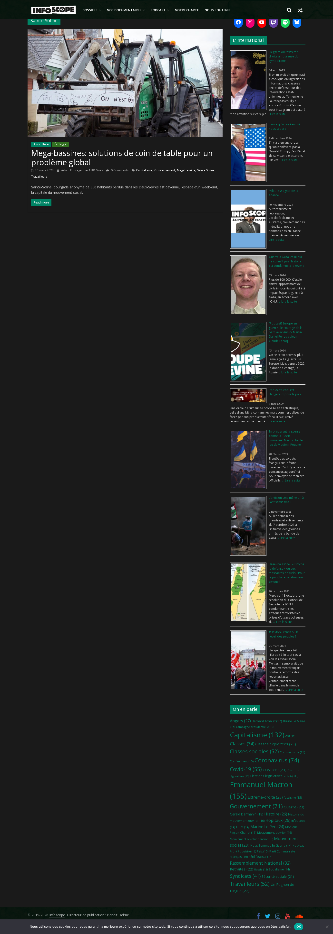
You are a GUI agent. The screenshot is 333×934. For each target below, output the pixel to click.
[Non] (326, 926)
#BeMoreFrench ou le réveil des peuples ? (284, 634)
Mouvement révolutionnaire (251, 839)
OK (298, 926)
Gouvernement (164, 170)
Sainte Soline (206, 170)
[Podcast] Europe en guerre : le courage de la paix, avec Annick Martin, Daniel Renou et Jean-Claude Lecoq (286, 332)
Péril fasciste (261, 857)
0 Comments (119, 170)
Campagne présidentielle (255, 727)
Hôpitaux (277, 820)
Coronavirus (277, 760)
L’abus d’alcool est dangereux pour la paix (285, 392)
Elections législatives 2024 (274, 776)
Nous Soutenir (218, 10)
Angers (240, 720)
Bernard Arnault (267, 721)
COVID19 (274, 769)
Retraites (241, 869)
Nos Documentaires (124, 10)
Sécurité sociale (278, 876)
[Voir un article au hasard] (300, 10)
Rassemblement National (260, 863)
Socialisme (279, 869)
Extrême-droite (265, 797)
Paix (262, 851)
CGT (290, 736)
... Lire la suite (276, 114)
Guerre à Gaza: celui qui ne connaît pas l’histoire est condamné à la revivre (286, 261)
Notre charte (187, 10)
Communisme (292, 752)
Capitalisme (144, 170)
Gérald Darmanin (246, 814)
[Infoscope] (53, 10)
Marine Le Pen (267, 826)
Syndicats (245, 876)
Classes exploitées (275, 743)
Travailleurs (39, 177)
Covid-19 (246, 769)
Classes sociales (254, 751)
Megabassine (186, 170)
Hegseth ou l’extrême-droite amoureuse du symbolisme (284, 56)
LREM (242, 827)
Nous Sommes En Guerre (271, 845)
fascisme (293, 797)
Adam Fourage (71, 170)
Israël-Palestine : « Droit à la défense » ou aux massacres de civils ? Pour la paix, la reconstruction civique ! (287, 573)
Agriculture (41, 144)
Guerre (294, 807)
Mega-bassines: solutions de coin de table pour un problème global (122, 157)
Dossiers (90, 10)
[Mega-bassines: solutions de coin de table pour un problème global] (125, 32)
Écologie (60, 144)
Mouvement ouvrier (274, 832)
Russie (261, 869)
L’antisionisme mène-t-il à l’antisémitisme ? (286, 500)
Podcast (158, 10)
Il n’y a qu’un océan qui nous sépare (284, 126)
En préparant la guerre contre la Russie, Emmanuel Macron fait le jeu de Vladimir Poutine (286, 438)
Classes (242, 744)
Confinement (242, 761)
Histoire (275, 814)
